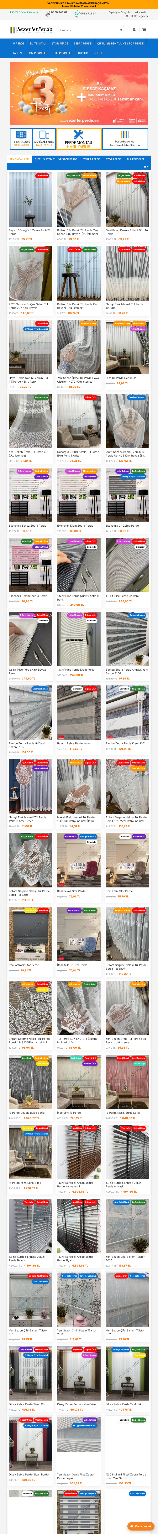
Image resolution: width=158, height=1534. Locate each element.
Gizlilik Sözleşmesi (137, 16)
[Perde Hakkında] (125, 139)
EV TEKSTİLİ (38, 43)
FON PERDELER (37, 53)
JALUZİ (17, 53)
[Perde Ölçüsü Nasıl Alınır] (33, 139)
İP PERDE (18, 43)
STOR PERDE (59, 43)
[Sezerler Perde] (31, 30)
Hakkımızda (139, 12)
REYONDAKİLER (19, 159)
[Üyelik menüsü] (134, 30)
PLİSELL (99, 53)
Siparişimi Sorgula (119, 12)
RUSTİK (83, 53)
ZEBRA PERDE (83, 43)
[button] (144, 30)
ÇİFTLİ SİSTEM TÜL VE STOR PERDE (120, 43)
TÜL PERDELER (62, 53)
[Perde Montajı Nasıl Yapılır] (79, 139)
